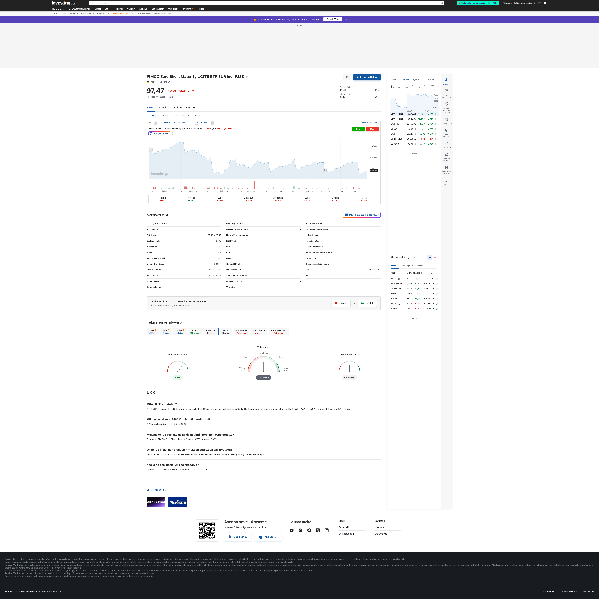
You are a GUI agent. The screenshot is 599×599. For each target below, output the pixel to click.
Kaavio (163, 107)
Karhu (344, 303)
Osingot (196, 115)
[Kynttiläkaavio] (149, 123)
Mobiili (342, 521)
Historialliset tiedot (180, 115)
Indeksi (405, 79)
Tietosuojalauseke (568, 591)
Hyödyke (417, 79)
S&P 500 (395, 144)
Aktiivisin (395, 265)
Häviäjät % (421, 265)
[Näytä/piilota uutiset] (212, 123)
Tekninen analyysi (163, 322)
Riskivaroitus (588, 591)
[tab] (153, 331)
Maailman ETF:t (88, 13)
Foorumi (191, 107)
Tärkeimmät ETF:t (71, 13)
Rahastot (101, 13)
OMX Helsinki (397, 119)
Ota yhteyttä (381, 533)
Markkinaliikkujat (401, 257)
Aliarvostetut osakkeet (141, 13)
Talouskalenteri (157, 9)
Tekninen (177, 107)
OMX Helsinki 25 (398, 114)
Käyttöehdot (549, 591)
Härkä (370, 303)
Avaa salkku (345, 527)
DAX (393, 134)
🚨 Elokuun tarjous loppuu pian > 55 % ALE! (478, 3)
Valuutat (394, 79)
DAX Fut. (395, 124)
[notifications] (539, 2)
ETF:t (56, 13)
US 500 (394, 129)
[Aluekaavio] (155, 123)
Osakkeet (429, 79)
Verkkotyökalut (346, 533)
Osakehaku (173, 9)
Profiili (165, 115)
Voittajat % (408, 265)
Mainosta (379, 527)
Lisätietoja (380, 521)
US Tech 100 (396, 139)
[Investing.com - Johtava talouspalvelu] (64, 3)
